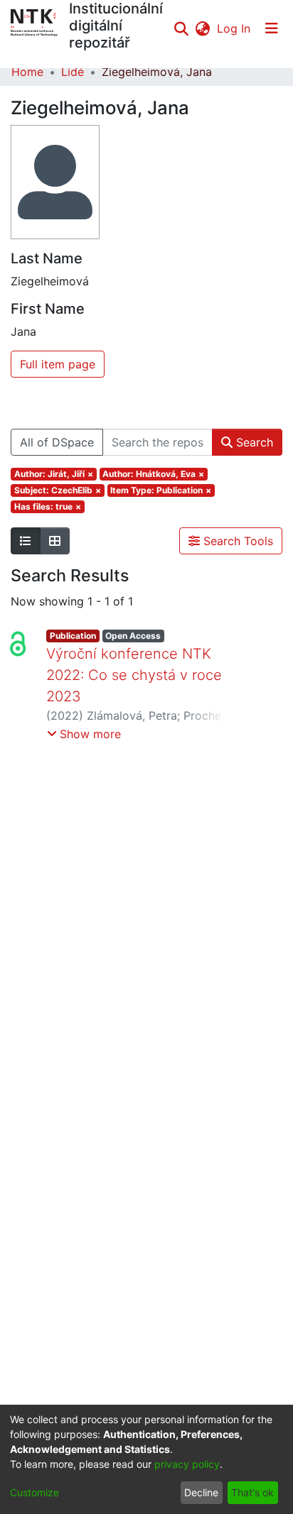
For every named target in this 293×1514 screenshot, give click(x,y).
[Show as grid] (55, 540)
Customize (34, 1492)
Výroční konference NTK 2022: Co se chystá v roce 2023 (134, 675)
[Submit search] (181, 28)
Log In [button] (234, 28)
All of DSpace (57, 442)
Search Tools (236, 541)
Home (27, 72)
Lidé (72, 72)
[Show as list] (26, 540)
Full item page (57, 364)
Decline (201, 1492)
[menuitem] (202, 28)
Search (253, 442)
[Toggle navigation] (271, 28)
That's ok (252, 1492)
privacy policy (187, 1464)
